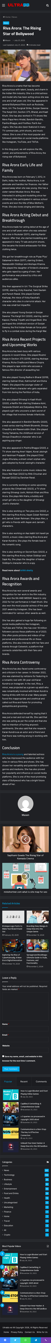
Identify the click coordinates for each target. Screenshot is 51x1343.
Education (8, 1225)
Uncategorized (10, 1202)
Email (5, 1035)
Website (6, 1045)
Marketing (8, 1207)
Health (7, 1198)
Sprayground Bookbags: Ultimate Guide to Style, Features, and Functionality (37, 959)
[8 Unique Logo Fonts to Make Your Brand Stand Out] (13, 917)
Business (8, 1179)
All (5, 1230)
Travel (7, 1221)
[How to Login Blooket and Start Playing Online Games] (11, 1094)
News (14, 17)
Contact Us (30, 1332)
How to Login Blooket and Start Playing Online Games (34, 1092)
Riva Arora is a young (12, 754)
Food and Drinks (11, 1193)
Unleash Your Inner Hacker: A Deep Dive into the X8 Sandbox (34, 1144)
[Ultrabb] (18, 5)
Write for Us (42, 1332)
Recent (23, 1081)
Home (7, 17)
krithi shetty (26, 570)
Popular (8, 1081)
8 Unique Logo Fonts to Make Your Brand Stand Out (12, 928)
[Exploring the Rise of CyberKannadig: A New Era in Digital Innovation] (13, 945)
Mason (7, 40)
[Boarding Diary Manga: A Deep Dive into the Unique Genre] (38, 917)
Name (5, 1024)
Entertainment (10, 1189)
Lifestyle (8, 1184)
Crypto (7, 1235)
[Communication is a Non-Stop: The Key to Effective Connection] (11, 1133)
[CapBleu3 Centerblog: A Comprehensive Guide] (11, 1107)
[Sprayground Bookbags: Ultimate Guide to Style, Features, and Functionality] (38, 945)
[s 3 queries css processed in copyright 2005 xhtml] (11, 1120)
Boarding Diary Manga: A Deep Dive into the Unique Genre (37, 928)
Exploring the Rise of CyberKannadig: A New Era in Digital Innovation (12, 957)
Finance (7, 1212)
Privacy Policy (17, 1332)
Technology (9, 1175)
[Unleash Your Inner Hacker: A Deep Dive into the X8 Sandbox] (11, 1147)
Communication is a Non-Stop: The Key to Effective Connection (33, 1132)
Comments (41, 1081)
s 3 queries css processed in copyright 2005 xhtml (33, 1118)
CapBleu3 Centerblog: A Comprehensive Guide (31, 1105)
